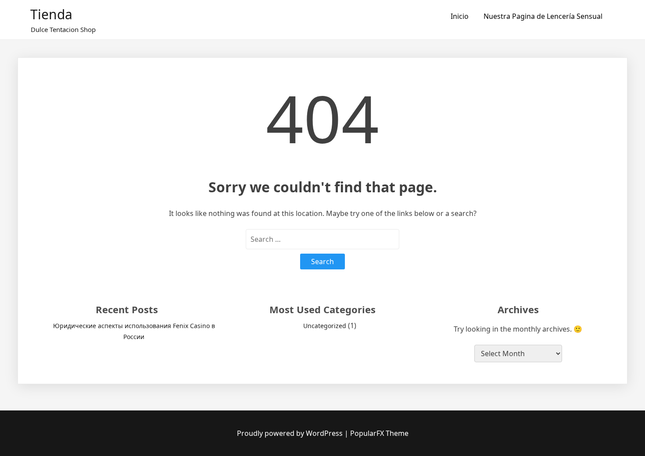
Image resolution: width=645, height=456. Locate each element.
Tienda (51, 14)
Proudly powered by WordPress (290, 433)
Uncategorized (324, 326)
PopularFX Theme (379, 433)
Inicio (460, 16)
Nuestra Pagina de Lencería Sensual (543, 16)
